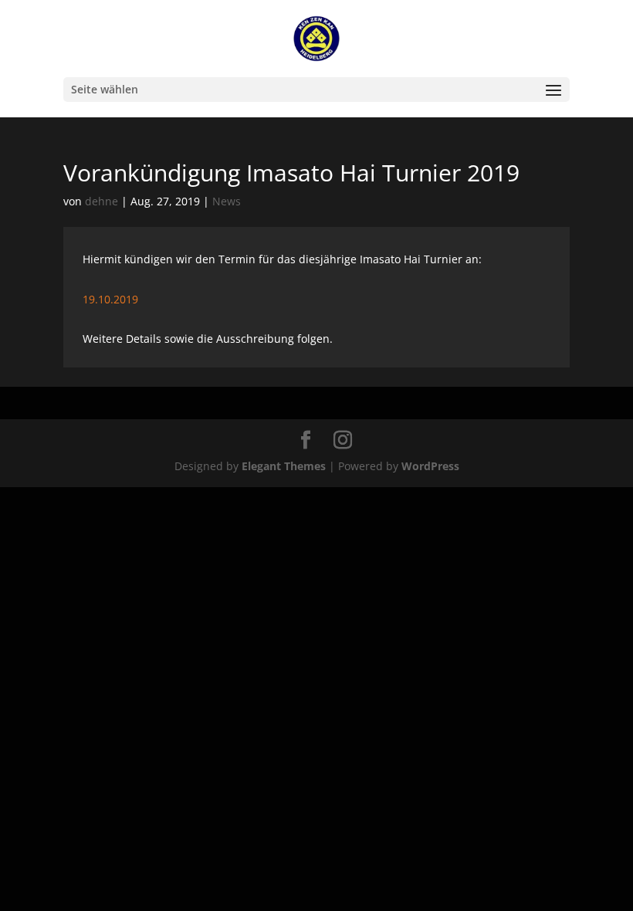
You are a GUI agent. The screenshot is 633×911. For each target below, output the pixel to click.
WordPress (430, 466)
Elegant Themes (284, 466)
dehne (101, 201)
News (226, 201)
